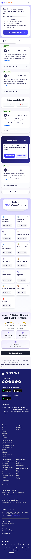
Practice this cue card (17, 32)
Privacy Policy (6, 529)
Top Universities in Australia (7, 451)
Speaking (5, 362)
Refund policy (6, 533)
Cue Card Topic (15, 362)
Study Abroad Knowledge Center (7, 474)
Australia (4, 433)
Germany (4, 437)
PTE (17, 475)
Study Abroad (5, 360)
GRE (17, 477)
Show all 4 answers (16, 192)
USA (3, 427)
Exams (13, 360)
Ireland (4, 435)
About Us (19, 427)
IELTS (3, 482)
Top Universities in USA (7, 443)
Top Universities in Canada (7, 448)
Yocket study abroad (8, 523)
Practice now (10, 155)
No (23, 105)
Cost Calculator (6, 469)
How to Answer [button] (23, 41)
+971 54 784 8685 (16, 515)
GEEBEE (4, 526)
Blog (3, 472)
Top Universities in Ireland (7, 455)
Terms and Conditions (8, 531)
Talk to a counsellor (7, 467)
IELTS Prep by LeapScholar (20, 464)
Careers (18, 429)
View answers (21, 155)
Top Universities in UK (8, 445)
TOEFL (18, 472)
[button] (7, 60)
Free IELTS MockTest (8, 462)
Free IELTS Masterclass (5, 464)
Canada (4, 431)
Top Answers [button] (9, 41)
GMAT (18, 479)
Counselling (5, 484)
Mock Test (26, 360)
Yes (10, 105)
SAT (17, 473)
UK (3, 429)
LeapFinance (20, 462)
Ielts (19, 360)
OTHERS (11, 553)
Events (4, 477)
